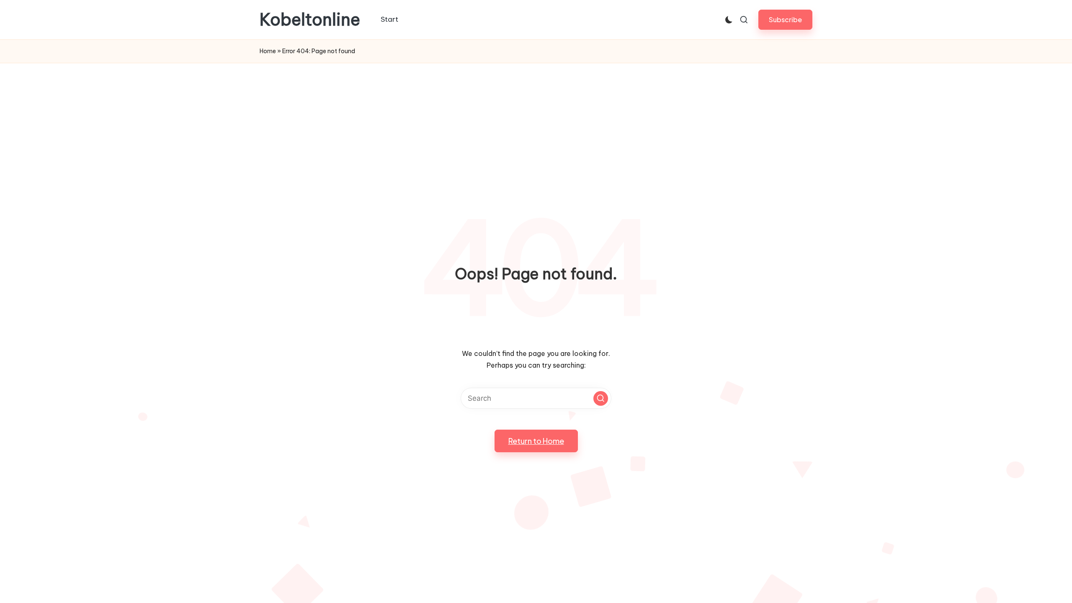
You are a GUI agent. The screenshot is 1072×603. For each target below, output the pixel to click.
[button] (785, 19)
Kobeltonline (310, 19)
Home (268, 51)
